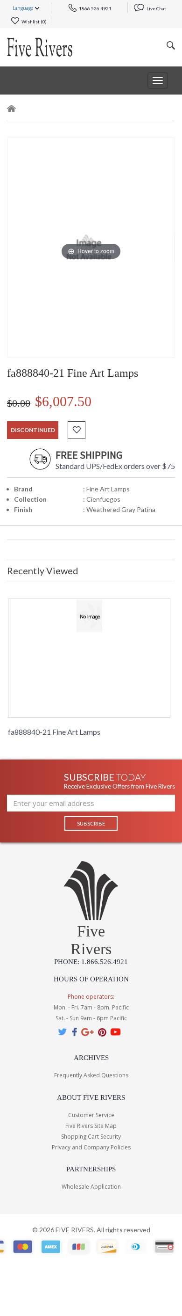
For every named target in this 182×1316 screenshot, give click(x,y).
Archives (91, 1057)
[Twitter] (63, 1032)
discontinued (33, 429)
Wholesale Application (91, 1187)
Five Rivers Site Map (91, 1126)
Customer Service (91, 1115)
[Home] (11, 110)
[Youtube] (115, 1032)
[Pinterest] (102, 1032)
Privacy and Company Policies (91, 1147)
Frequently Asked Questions (91, 1075)
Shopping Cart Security (91, 1137)
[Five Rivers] (39, 47)
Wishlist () (34, 21)
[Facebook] (74, 1032)
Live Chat (156, 8)
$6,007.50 (63, 401)
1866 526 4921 (95, 8)
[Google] (87, 1032)
